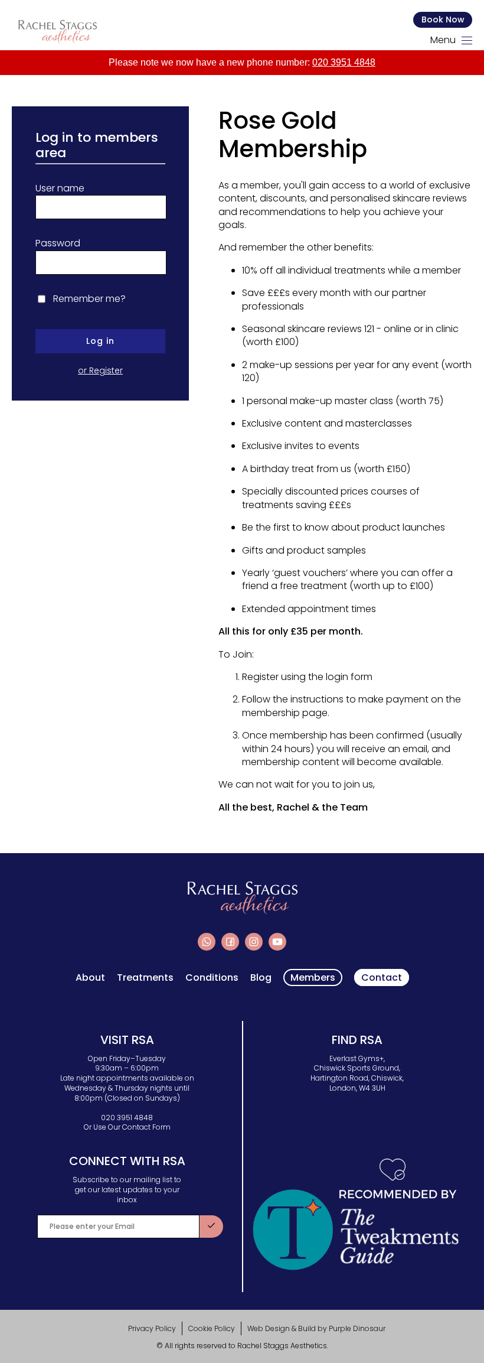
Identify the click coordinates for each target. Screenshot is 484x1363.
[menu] (467, 40)
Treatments (145, 977)
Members (312, 977)
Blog (261, 977)
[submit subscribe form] (211, 1226)
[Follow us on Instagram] (254, 942)
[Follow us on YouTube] (277, 942)
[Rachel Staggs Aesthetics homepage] (57, 31)
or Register (100, 370)
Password (57, 243)
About (90, 977)
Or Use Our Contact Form (127, 1127)
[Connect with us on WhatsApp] (206, 942)
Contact (381, 977)
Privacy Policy (152, 1328)
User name (59, 188)
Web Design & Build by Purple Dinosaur (316, 1328)
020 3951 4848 (343, 62)
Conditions (211, 977)
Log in (100, 341)
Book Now (443, 19)
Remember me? (89, 298)
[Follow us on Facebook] (230, 942)
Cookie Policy (211, 1328)
